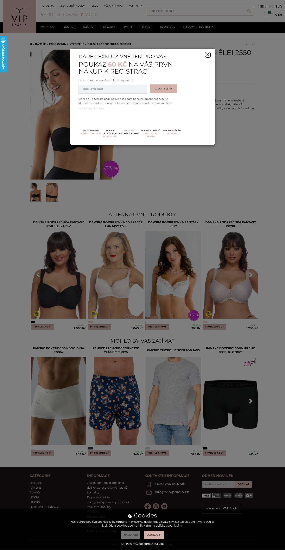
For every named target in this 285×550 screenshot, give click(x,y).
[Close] (208, 55)
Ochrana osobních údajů (91, 109)
